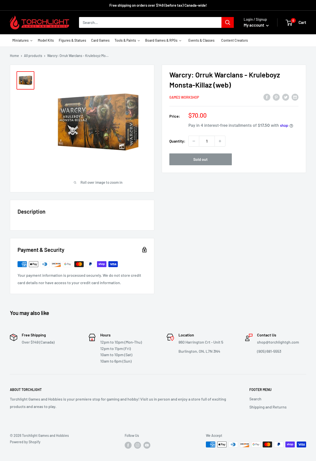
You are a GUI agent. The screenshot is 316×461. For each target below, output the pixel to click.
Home (14, 56)
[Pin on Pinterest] (276, 97)
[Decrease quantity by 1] (194, 141)
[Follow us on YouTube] (146, 445)
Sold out (200, 159)
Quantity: (177, 141)
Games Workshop (184, 97)
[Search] (227, 22)
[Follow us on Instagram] (137, 445)
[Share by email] (295, 97)
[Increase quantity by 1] (220, 141)
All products (33, 56)
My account (254, 24)
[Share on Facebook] (266, 97)
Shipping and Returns (268, 407)
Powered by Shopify (25, 442)
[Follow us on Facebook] (128, 445)
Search (255, 398)
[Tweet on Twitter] (285, 97)
